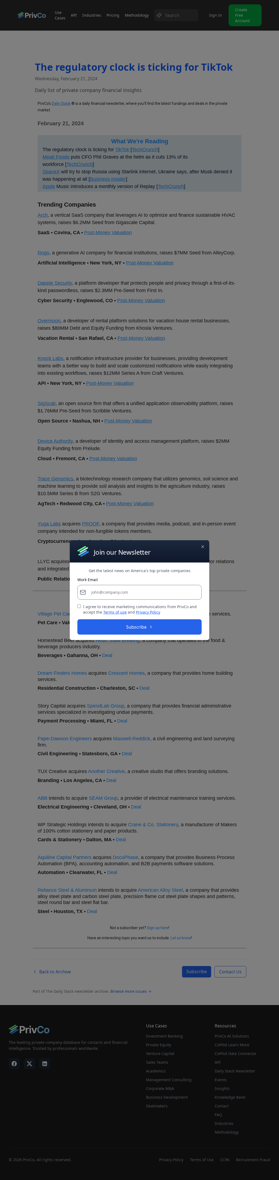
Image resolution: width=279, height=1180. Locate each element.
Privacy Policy (148, 612)
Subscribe (136, 627)
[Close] (203, 546)
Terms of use (115, 612)
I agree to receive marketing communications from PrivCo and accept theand (140, 609)
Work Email (87, 580)
